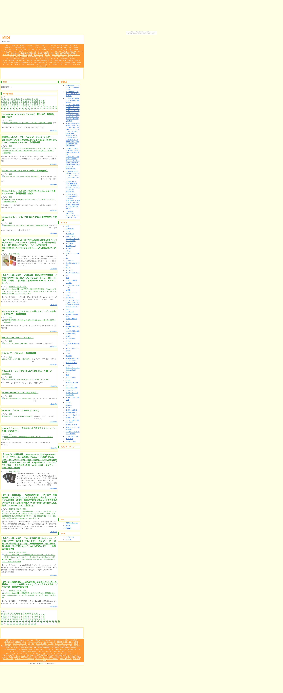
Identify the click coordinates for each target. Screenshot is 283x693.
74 (30, 103)
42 (4, 102)
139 (56, 108)
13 (21, 99)
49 (19, 102)
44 (8, 102)
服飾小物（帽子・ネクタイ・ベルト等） (40, 57)
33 (28, 100)
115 (44, 106)
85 (10, 105)
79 (41, 103)
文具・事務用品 (22, 55)
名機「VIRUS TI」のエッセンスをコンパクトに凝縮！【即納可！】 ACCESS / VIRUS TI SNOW (73, 205)
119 (56, 106)
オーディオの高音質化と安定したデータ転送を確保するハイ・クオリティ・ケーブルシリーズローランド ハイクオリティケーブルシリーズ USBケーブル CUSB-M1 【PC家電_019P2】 (72, 113)
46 (13, 102)
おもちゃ (77, 60)
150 (29, 109)
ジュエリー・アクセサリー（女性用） (57, 45)
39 (41, 100)
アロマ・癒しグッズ (66, 64)
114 (41, 106)
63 (6, 103)
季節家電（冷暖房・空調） (65, 47)
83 (6, 105)
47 (15, 102)
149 (26, 109)
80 (44, 103)
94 (30, 105)
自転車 (76, 49)
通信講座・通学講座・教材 (28, 53)
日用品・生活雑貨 (14, 62)
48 (17, 102)
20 (37, 99)
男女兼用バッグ (9, 47)
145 (14, 109)
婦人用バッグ (23, 51)
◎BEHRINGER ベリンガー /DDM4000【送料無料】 (73, 94)
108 (23, 106)
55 (32, 102)
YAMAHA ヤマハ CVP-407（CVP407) (20, 410)
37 (37, 100)
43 (6, 102)
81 (2, 105)
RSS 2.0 (68, 528)
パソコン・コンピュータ (35, 47)
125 (14, 108)
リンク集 (69, 539)
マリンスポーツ (20, 60)
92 (26, 105)
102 (5, 106)
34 (30, 100)
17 (30, 99)
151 (32, 109)
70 (21, 103)
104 (11, 106)
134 (41, 108)
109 (26, 106)
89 (19, 105)
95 (32, 105)
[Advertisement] (42, 74)
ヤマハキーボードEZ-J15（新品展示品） (20, 393)
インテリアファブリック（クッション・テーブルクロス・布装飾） (48, 51)
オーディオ (8, 49)
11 (17, 99)
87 (15, 105)
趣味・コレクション (76, 51)
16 (28, 99)
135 (44, 108)
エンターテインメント (19, 49)
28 (17, 100)
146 (17, 109)
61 (2, 103)
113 (38, 106)
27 (15, 100)
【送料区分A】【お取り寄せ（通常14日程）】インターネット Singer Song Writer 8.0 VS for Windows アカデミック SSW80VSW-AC (73, 163)
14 (23, 99)
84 (8, 105)
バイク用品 (73, 45)
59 (41, 102)
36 (35, 100)
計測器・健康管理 (43, 53)
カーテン (70, 60)
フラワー (47, 55)
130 (29, 108)
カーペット (73, 58)
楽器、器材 (76, 64)
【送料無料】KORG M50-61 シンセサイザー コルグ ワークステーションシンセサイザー (72, 175)
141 (2, 109)
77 (37, 103)
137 (50, 108)
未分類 (30, 55)
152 (35, 109)
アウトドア (69, 57)
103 (8, 106)
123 (8, 108)
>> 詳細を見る (53, 130)
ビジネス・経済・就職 (55, 60)
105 (14, 106)
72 (26, 103)
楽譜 (33, 49)
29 (19, 100)
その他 (22, 45)
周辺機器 (18, 47)
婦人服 (76, 47)
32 (26, 100)
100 (44, 105)
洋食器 (57, 53)
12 (19, 99)
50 (21, 102)
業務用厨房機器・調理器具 (68, 53)
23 (6, 100)
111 (32, 106)
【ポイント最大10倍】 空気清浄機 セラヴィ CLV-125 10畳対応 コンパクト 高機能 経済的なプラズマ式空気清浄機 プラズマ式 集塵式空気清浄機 (29, 584)
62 (4, 103)
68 (17, 103)
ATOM (68, 525)
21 (2, 100)
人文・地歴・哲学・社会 (59, 55)
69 (19, 103)
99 (41, 105)
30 (21, 100)
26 (13, 100)
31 (24, 100)
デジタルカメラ (38, 55)
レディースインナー (74, 55)
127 (20, 108)
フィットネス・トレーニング (63, 49)
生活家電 (24, 57)
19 (34, 99)
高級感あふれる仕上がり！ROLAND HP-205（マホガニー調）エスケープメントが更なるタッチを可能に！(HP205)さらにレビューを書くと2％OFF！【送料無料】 (29, 140)
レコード (4, 62)
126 (17, 108)
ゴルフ (18, 57)
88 (17, 105)
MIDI (6, 38)
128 (23, 108)
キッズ (53, 58)
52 (26, 102)
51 (24, 102)
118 (53, 106)
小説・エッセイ (39, 45)
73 (28, 103)
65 (10, 103)
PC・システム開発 (8, 60)
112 (35, 106)
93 (28, 105)
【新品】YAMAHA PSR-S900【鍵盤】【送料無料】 (72, 196)
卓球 (64, 60)
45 (10, 102)
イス (51, 53)
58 (39, 102)
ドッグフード (15, 53)
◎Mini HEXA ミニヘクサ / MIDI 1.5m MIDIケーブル (73, 87)
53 (28, 102)
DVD (7, 53)
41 (2, 102)
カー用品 (51, 49)
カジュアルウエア (6, 51)
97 (37, 105)
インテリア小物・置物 (9, 55)
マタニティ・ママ (8, 64)
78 (39, 103)
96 (35, 105)
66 (13, 103)
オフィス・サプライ (63, 58)
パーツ (24, 47)
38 (39, 100)
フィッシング (51, 47)
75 (32, 103)
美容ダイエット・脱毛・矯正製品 (37, 60)
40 (44, 100)
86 (13, 105)
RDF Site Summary (72, 523)
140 (59, 622)
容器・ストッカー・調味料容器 (24, 64)
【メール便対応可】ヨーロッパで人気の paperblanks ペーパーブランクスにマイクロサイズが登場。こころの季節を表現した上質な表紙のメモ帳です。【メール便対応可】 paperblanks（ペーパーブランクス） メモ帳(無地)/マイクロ (29, 245)
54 (30, 102)
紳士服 (12, 57)
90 (21, 105)
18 (32, 99)
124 (11, 108)
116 (47, 106)
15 (26, 99)
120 (59, 621)
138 (53, 108)
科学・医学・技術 (59, 57)
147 (20, 109)
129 (26, 108)
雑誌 (37, 58)
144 (11, 109)
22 (4, 100)
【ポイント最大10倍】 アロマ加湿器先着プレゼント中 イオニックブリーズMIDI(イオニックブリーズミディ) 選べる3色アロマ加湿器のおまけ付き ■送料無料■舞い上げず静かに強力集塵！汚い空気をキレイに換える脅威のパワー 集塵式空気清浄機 (29, 543)
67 (15, 103)
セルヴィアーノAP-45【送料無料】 (17, 338)
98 (39, 105)
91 (24, 105)
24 (8, 100)
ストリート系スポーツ (40, 62)
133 (38, 108)
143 (8, 109)
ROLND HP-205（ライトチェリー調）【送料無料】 (25, 171)
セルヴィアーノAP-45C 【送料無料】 (19, 353)
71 (24, 103)
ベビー (15, 51)
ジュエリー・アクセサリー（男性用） (46, 64)
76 (35, 103)
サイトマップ (70, 537)
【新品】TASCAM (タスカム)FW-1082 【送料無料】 (72, 100)
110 (29, 106)
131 (32, 108)
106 (17, 106)
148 (23, 109)
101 (2, 106)
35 (32, 100)
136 (47, 108)
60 (44, 102)
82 (4, 105)
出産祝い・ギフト (54, 62)
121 (2, 108)
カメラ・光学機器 (41, 49)
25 (10, 100)
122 (5, 108)
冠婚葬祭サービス (26, 62)
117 (50, 106)
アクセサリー (14, 45)
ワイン (32, 58)
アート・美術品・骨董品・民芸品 (71, 62)
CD (29, 49)
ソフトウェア (29, 45)
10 (14, 99)
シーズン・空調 (41, 66)
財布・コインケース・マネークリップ (17, 58)
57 (37, 102)
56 (35, 102)
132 (35, 108)
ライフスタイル (44, 58)
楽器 (7, 45)
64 (8, 103)
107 (20, 106)
